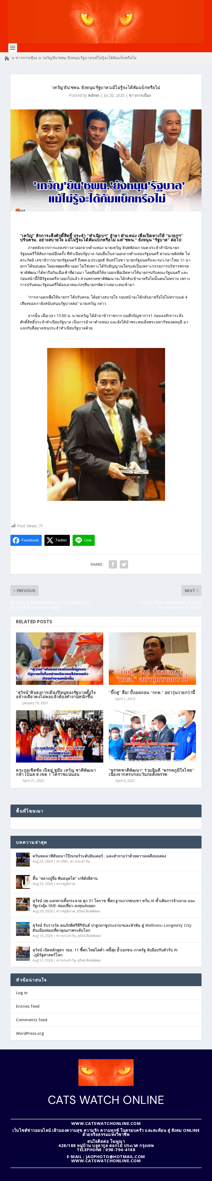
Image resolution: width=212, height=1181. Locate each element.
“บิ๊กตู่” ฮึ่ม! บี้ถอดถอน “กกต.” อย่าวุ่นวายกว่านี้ (152, 692)
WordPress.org (30, 1033)
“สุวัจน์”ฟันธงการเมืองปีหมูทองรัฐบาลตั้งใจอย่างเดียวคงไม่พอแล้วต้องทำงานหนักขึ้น (56, 694)
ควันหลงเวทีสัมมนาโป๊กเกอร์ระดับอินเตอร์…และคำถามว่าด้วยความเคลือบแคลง (99, 855)
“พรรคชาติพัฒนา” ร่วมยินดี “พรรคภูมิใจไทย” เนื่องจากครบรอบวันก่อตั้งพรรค (151, 772)
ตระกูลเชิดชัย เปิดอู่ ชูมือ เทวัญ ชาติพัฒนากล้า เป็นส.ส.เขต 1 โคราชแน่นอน (56, 772)
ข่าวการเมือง (26, 57)
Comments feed (31, 1019)
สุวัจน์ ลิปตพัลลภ (88, 911)
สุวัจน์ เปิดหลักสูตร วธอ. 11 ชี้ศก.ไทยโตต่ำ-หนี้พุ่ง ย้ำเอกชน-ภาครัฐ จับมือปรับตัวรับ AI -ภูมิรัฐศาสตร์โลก (105, 952)
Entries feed (27, 1006)
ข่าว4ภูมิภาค (65, 883)
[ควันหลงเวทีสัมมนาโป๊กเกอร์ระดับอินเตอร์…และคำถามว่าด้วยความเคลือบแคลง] (23, 859)
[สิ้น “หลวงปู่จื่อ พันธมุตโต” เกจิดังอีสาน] (23, 882)
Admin (93, 95)
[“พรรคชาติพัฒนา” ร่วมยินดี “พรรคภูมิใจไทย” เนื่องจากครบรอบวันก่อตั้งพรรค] (152, 736)
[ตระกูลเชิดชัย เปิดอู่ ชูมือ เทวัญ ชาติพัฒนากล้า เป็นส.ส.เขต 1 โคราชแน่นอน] (59, 736)
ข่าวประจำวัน (80, 861)
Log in (22, 992)
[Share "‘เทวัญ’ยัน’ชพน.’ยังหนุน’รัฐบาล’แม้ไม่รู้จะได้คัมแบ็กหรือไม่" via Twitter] (123, 564)
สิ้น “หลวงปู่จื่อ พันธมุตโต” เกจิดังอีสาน (65, 878)
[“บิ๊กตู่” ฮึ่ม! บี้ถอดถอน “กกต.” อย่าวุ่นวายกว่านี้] (152, 658)
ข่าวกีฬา (62, 861)
